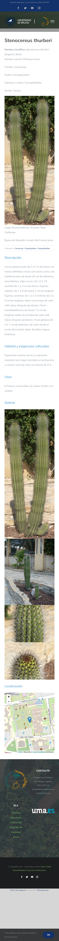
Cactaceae (19, 248)
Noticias (16, 812)
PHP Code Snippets (17, 890)
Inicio (16, 836)
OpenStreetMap (38, 752)
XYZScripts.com (43, 890)
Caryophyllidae (44, 248)
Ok (48, 934)
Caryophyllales (30, 248)
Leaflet (20, 752)
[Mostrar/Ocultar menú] (52, 21)
